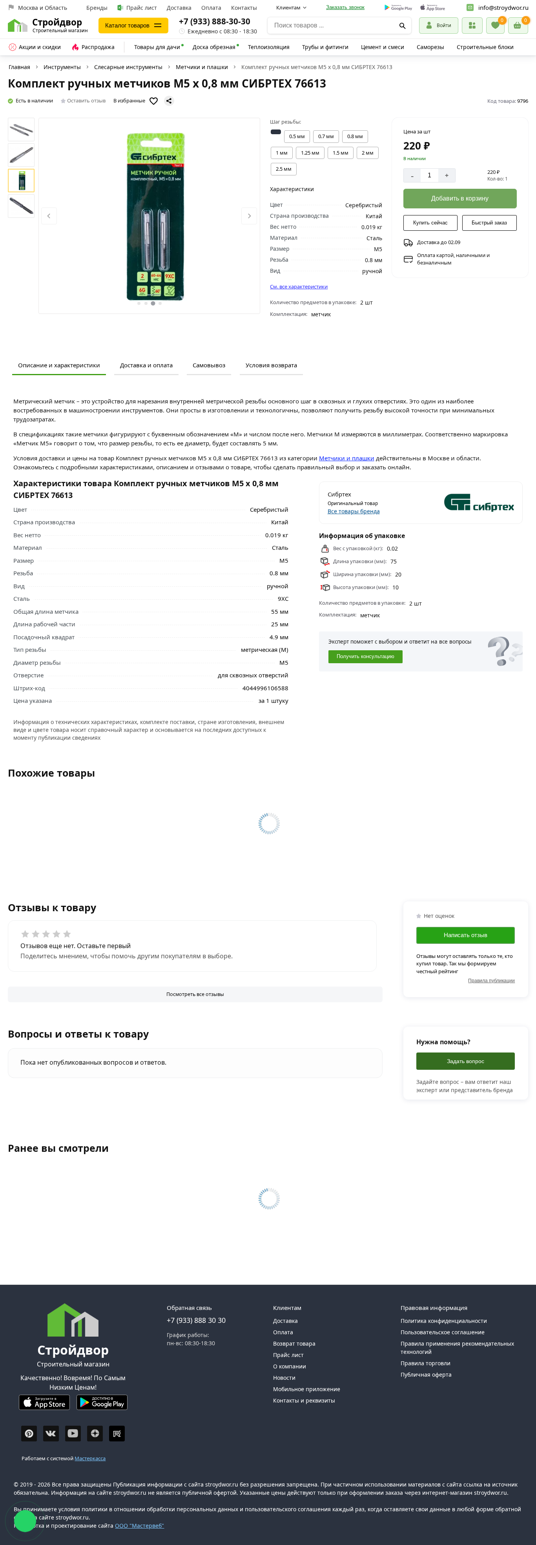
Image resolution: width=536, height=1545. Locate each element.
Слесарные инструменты (128, 67)
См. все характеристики (299, 286)
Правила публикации (491, 980)
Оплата (211, 7)
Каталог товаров (127, 25)
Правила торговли (425, 1363)
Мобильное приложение (306, 1389)
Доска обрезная (214, 47)
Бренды (97, 7)
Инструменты (62, 67)
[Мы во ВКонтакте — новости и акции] (51, 1433)
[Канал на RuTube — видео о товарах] (117, 1433)
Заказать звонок (345, 7)
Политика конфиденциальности (444, 1320)
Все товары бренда (354, 511)
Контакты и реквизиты (304, 1400)
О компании (289, 1366)
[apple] (432, 7)
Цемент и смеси (382, 47)
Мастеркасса (90, 1458)
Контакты (244, 7)
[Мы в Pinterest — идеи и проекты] (29, 1433)
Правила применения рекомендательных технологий (457, 1347)
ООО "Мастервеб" (139, 1525)
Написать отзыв (465, 935)
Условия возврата (271, 365)
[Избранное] (495, 25)
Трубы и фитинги (325, 47)
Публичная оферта (426, 1374)
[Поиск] (402, 25)
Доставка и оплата (146, 365)
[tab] (138, 303)
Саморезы (430, 47)
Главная (19, 67)
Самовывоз (209, 365)
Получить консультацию (365, 656)
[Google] (398, 8)
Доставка (179, 7)
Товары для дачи (157, 47)
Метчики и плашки (202, 67)
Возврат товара (294, 1343)
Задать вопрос (465, 1061)
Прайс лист (141, 7)
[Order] (472, 25)
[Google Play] (102, 1405)
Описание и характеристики (59, 365)
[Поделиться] (169, 101)
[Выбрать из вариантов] (276, 132)
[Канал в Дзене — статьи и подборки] (95, 1433)
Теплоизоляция (269, 47)
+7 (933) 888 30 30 (196, 1320)
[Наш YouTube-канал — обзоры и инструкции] (73, 1433)
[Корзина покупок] (518, 25)
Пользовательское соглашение (443, 1332)
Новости (284, 1377)
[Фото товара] (149, 216)
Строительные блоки (485, 47)
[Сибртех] (468, 503)
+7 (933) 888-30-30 (214, 21)
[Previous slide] (49, 216)
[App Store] (44, 1405)
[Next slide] (249, 216)
